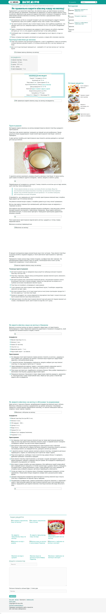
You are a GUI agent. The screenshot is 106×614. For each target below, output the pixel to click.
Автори (17, 599)
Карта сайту (12, 601)
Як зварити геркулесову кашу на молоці (18, 536)
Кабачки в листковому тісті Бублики (84, 106)
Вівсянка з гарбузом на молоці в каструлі (56, 556)
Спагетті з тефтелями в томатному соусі (81, 23)
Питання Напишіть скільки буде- (23, 588)
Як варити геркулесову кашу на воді (38, 536)
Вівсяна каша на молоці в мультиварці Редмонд (37, 557)
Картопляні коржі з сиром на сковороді (85, 114)
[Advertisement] (38, 114)
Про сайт (11, 599)
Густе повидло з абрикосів (84, 86)
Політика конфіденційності (16, 605)
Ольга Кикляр (46, 84)
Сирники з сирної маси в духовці (84, 96)
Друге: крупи (46, 88)
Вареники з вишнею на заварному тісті (81, 10)
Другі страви (36, 88)
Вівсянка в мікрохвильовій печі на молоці (56, 536)
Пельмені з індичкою (81, 16)
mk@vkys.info (30, 599)
